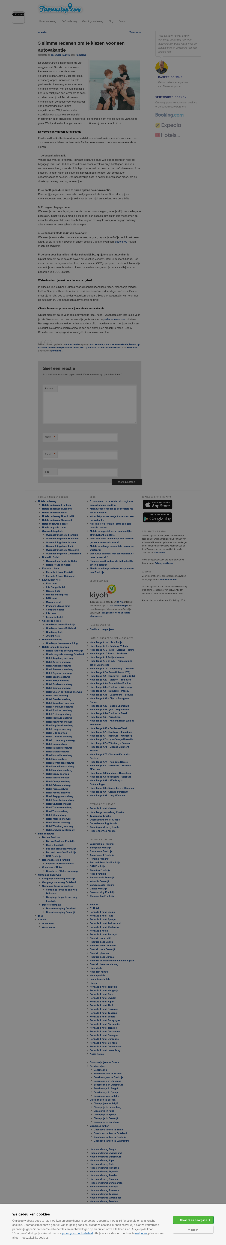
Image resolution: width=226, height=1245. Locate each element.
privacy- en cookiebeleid (77, 1233)
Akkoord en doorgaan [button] (193, 1220)
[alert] (113, 622)
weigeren (141, 1233)
